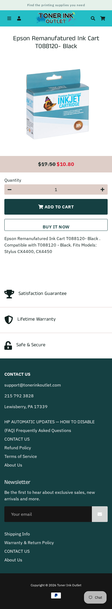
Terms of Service (20, 456)
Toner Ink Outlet (69, 585)
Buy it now (56, 226)
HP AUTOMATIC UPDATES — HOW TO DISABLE (49, 421)
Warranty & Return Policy (29, 542)
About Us (13, 465)
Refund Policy (17, 447)
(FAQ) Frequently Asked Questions (37, 430)
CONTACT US (17, 439)
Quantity (12, 180)
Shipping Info (17, 534)
